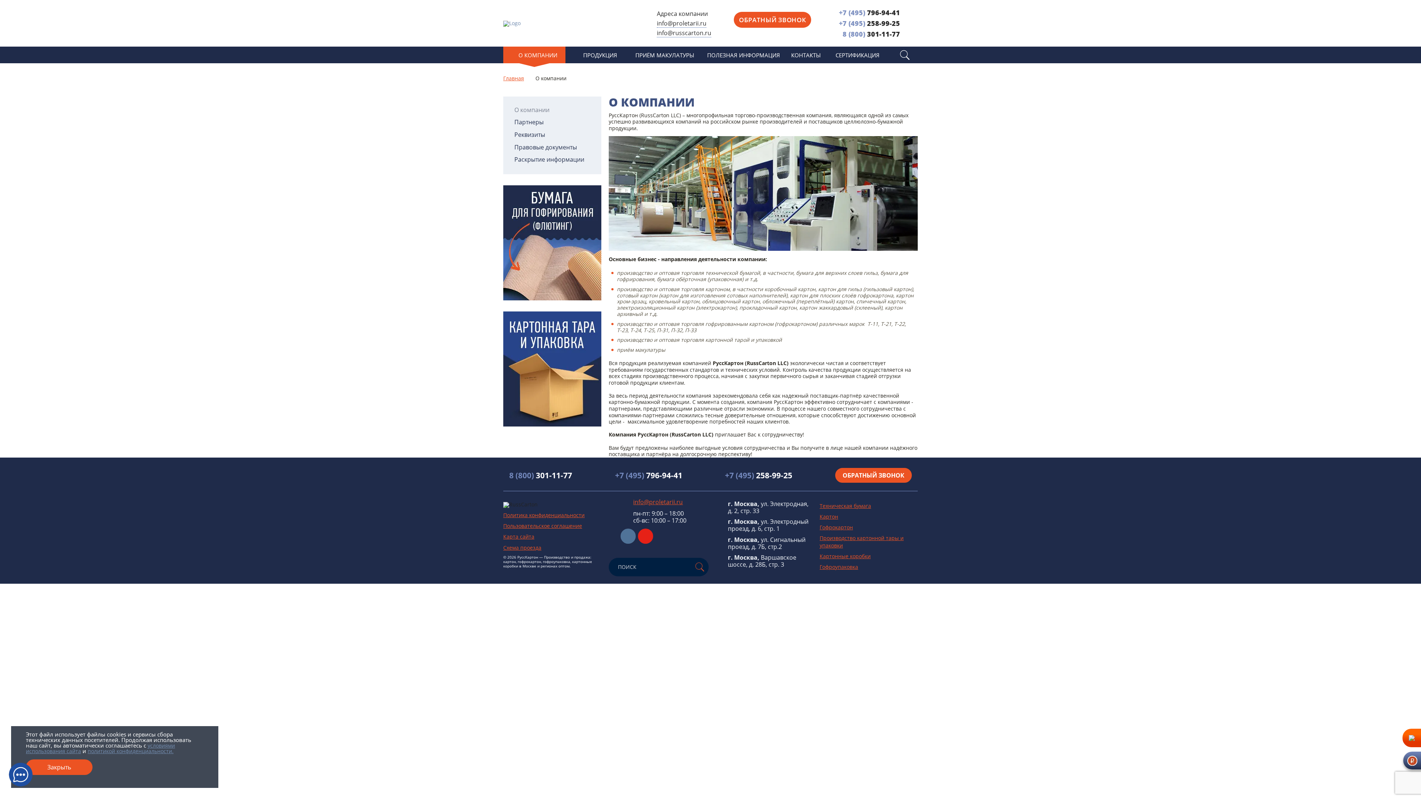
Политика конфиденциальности (544, 515)
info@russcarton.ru (684, 33)
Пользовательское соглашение (542, 525)
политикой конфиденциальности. (131, 751)
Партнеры (529, 122)
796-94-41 (869, 12)
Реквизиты (529, 134)
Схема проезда (522, 547)
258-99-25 (869, 23)
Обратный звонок (772, 20)
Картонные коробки (845, 556)
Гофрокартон (836, 527)
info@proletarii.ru (681, 23)
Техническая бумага (845, 505)
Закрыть (59, 767)
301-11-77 (871, 34)
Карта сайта (518, 536)
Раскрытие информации (549, 159)
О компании (532, 110)
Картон (829, 516)
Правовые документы (545, 147)
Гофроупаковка (839, 566)
